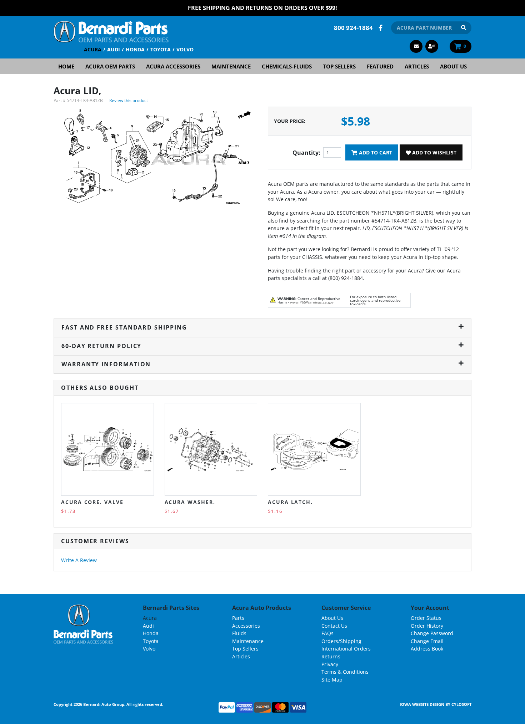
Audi (113, 49)
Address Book (427, 648)
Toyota (160, 49)
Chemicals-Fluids (287, 66)
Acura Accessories (173, 66)
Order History (427, 625)
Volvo (185, 49)
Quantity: (306, 152)
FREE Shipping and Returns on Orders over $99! (262, 8)
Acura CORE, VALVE (92, 502)
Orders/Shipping (341, 641)
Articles (417, 66)
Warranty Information (106, 364)
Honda (135, 49)
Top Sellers (339, 66)
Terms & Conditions (345, 671)
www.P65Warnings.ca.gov (312, 302)
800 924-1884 (353, 28)
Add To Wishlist (433, 152)
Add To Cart (375, 152)
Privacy (329, 664)
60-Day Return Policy (101, 346)
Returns (330, 656)
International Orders (346, 648)
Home (66, 66)
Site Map (331, 679)
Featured (380, 66)
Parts (238, 618)
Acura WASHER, (190, 502)
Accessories (246, 625)
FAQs (327, 633)
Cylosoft (461, 704)
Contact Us (334, 625)
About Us (453, 66)
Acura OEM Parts (110, 66)
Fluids (239, 633)
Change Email (427, 641)
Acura (92, 49)
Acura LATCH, (290, 502)
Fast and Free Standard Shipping (124, 327)
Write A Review (79, 560)
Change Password (432, 633)
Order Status (426, 618)
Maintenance (231, 66)
